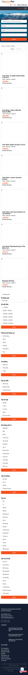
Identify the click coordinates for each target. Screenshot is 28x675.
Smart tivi (5, 561)
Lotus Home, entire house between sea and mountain (13, 213)
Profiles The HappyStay (6, 659)
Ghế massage (5, 568)
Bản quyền (3, 653)
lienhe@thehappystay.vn (9, 618)
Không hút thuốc (6, 386)
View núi (4, 583)
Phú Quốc (8, 46)
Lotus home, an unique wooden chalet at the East (13, 76)
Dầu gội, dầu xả (6, 514)
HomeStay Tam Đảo (5, 657)
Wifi (3, 501)
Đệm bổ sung (5, 383)
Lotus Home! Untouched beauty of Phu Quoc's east (13, 247)
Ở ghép (4, 371)
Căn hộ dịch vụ (6, 348)
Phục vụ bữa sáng (6, 415)
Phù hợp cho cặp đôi (7, 488)
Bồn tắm (4, 545)
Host (15, 5)
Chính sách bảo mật (5, 650)
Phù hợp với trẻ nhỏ (6, 390)
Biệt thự (4, 342)
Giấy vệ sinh (5, 517)
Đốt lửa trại (5, 466)
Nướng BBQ (5, 428)
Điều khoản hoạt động (5, 652)
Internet (4, 542)
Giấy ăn (4, 520)
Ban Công (5, 479)
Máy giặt (4, 510)
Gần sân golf (5, 440)
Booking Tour (20, 8)
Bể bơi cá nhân (6, 450)
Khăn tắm (5, 526)
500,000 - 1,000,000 (7, 310)
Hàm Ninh (13, 46)
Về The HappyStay (4, 648)
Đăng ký (19, 5)
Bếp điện (4, 402)
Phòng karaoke (6, 453)
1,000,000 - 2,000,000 (7, 313)
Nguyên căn (5, 364)
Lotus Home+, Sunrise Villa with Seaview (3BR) (11, 111)
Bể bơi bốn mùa (6, 574)
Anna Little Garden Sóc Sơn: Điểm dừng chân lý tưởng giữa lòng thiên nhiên (16, 629)
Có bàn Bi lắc (5, 460)
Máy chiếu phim (6, 571)
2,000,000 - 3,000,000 (8, 317)
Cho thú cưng (5, 437)
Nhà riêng (5, 345)
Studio (4, 339)
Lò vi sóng (5, 409)
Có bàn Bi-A (5, 456)
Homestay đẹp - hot (5, 655)
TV (3, 504)
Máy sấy (4, 539)
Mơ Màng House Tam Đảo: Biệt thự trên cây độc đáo (15, 640)
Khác (4, 351)
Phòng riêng (5, 367)
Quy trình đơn (3, 660)
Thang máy (5, 536)
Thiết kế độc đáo (6, 587)
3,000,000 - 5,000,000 (8, 320)
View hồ (4, 580)
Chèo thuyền (5, 463)
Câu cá (4, 447)
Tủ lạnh (4, 406)
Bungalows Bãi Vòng (8, 281)
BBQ (4, 431)
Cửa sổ (4, 482)
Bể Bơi (4, 434)
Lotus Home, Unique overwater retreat (13, 144)
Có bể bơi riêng (6, 593)
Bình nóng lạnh (6, 549)
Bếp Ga (4, 412)
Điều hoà (4, 507)
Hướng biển (5, 444)
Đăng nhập (24, 5)
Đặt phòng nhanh (6, 294)
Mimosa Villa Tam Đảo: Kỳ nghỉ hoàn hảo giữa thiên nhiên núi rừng (16, 635)
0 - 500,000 (5, 307)
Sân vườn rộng (6, 564)
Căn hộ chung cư (6, 336)
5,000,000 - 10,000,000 (8, 323)
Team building (6, 577)
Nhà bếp (4, 485)
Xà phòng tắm (5, 533)
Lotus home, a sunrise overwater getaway (12, 178)
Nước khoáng (5, 523)
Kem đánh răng (6, 529)
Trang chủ (3, 46)
